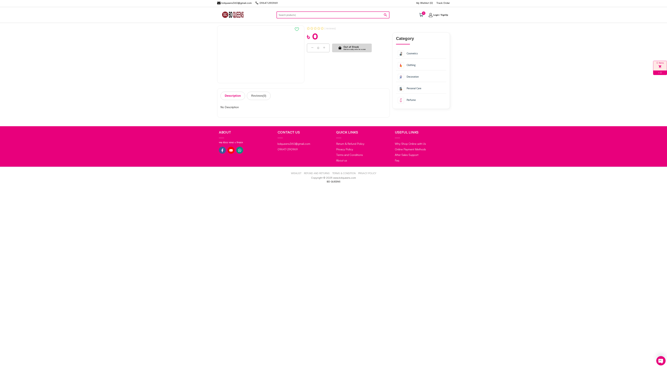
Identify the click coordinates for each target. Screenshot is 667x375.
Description (233, 95)
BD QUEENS (333, 181)
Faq (397, 160)
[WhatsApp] (239, 150)
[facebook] (222, 150)
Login (436, 15)
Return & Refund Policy (350, 143)
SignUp (444, 15)
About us (341, 160)
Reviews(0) (258, 95)
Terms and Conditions (349, 155)
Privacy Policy (344, 149)
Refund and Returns (317, 173)
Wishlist (296, 173)
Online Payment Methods (410, 149)
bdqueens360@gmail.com (294, 143)
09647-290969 (288, 149)
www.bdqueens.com (344, 177)
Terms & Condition (344, 173)
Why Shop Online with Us (410, 143)
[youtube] (231, 150)
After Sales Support (406, 155)
